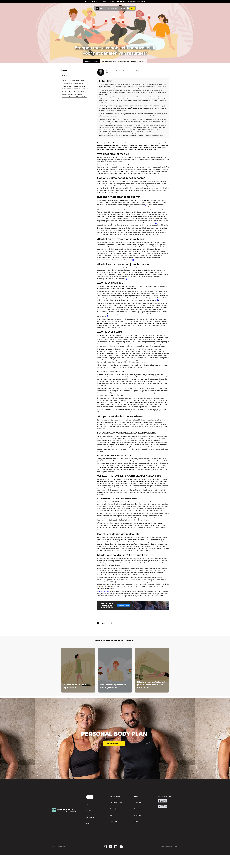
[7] (107, 316)
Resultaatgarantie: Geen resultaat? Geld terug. (100, 1)
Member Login (90, 817)
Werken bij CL (138, 815)
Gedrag (96, 61)
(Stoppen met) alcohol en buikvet (72, 83)
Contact (89, 797)
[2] (146, 205)
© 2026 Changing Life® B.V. (60, 847)
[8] (121, 328)
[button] (128, 8)
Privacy (176, 847)
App (111, 815)
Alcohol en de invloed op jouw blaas (73, 86)
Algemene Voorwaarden (165, 847)
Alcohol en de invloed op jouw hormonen (75, 89)
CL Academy (137, 802)
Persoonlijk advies (115, 809)
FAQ (87, 804)
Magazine (87, 61)
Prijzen (88, 823)
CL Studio (137, 796)
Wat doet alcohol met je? (69, 78)
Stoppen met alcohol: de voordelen (73, 91)
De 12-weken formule (116, 802)
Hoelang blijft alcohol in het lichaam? (73, 81)
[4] (126, 278)
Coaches (88, 811)
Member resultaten (115, 796)
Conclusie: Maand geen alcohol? (72, 94)
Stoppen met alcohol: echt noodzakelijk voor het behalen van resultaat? (123, 61)
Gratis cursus (113, 822)
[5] (156, 223)
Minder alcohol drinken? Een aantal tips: (74, 97)
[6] (157, 300)
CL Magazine (137, 809)
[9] (143, 367)
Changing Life (104, 591)
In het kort (65, 75)
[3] (133, 260)
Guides (136, 822)
